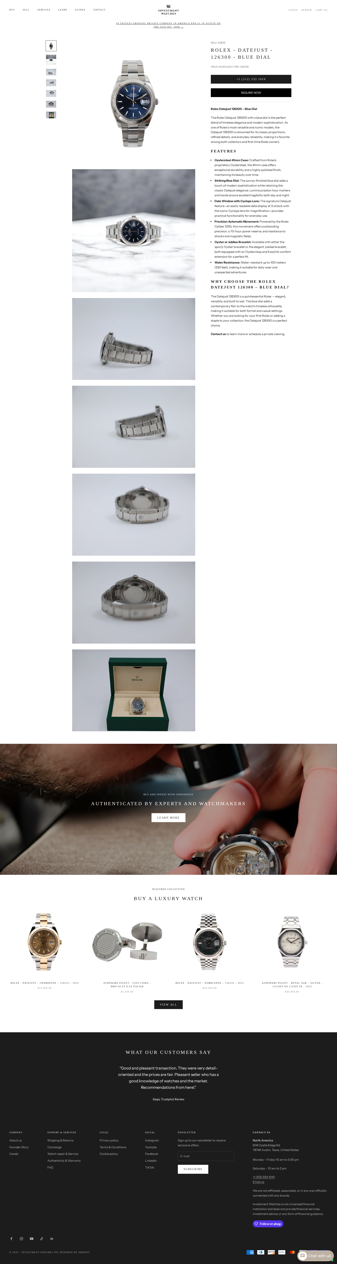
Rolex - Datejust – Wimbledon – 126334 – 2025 (210, 983)
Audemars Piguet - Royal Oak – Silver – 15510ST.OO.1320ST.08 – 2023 (292, 985)
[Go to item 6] (51, 104)
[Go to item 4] (51, 83)
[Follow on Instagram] (21, 1239)
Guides (80, 10)
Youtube (151, 1147)
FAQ (50, 1167)
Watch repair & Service (62, 1154)
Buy (12, 10)
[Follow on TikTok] (42, 1239)
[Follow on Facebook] (11, 1239)
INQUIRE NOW (251, 93)
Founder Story (19, 1147)
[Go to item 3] (51, 72)
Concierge (54, 1147)
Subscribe (193, 1169)
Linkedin (151, 1160)
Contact (99, 10)
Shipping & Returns (60, 1140)
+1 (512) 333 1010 (251, 79)
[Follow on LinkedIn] (52, 1239)
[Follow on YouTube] (32, 1239)
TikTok (149, 1167)
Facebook (151, 1154)
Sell (26, 10)
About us (15, 1140)
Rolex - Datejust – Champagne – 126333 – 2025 (45, 983)
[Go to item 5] (51, 93)
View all (168, 1004)
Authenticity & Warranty (64, 1160)
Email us (258, 1182)
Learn (62, 10)
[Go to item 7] (51, 115)
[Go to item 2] (51, 59)
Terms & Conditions (113, 1147)
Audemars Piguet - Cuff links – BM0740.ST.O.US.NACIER (127, 985)
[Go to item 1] (51, 45)
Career (14, 1154)
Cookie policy (109, 1154)
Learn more (168, 817)
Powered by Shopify (75, 1252)
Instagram (152, 1140)
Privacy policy (109, 1140)
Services (44, 10)
